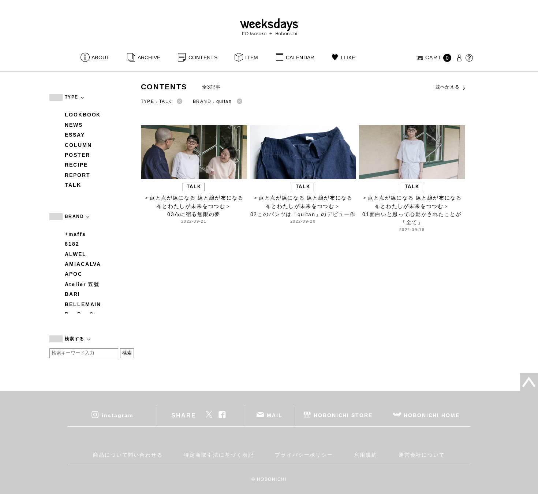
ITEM (251, 57)
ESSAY (75, 135)
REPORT (77, 175)
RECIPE (76, 165)
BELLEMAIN (83, 304)
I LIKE (348, 57)
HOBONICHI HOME (432, 415)
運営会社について (422, 455)
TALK (73, 185)
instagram (117, 415)
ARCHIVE (149, 57)
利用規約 (366, 455)
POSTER (77, 155)
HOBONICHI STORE (343, 415)
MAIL (275, 415)
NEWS (74, 125)
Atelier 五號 (82, 284)
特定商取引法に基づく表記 (219, 455)
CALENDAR (300, 57)
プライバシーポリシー (304, 455)
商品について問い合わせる (128, 455)
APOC (73, 274)
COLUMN (78, 145)
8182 (72, 244)
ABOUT (100, 57)
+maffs (75, 234)
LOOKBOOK (83, 115)
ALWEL (75, 254)
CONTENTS (202, 57)
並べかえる (448, 86)
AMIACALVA (83, 264)
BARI (72, 294)
